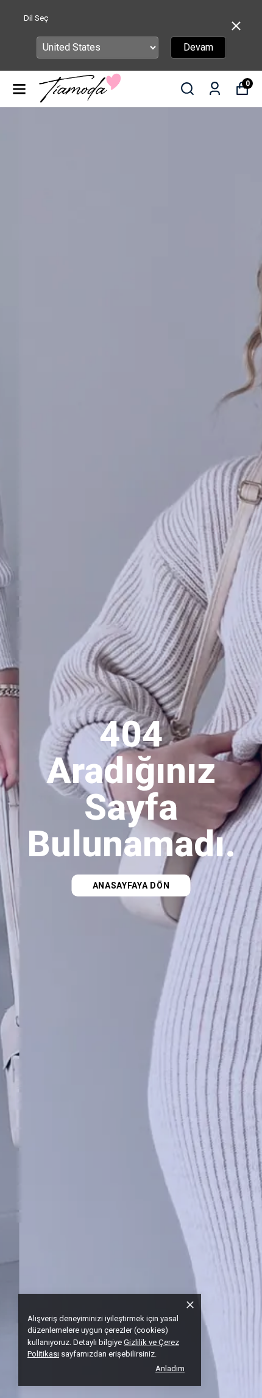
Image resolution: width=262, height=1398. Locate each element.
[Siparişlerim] (214, 88)
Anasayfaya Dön (131, 885)
